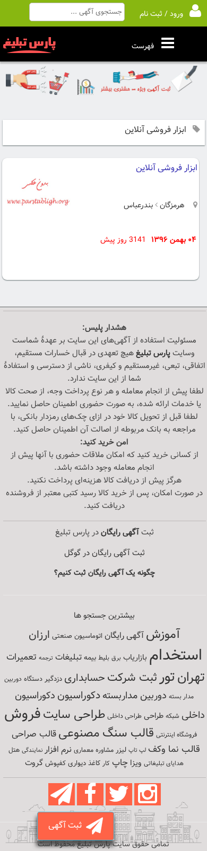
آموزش (163, 635)
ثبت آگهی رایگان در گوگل (104, 553)
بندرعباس (138, 206)
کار (106, 763)
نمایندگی (32, 750)
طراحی (153, 716)
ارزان (39, 635)
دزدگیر (53, 679)
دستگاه (33, 679)
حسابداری (84, 678)
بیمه (90, 657)
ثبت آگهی (67, 825)
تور (167, 677)
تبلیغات (68, 657)
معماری (83, 750)
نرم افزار (58, 749)
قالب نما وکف (174, 749)
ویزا (136, 763)
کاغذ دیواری (84, 763)
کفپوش (55, 763)
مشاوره (105, 750)
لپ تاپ (137, 750)
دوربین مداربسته (134, 696)
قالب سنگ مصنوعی (106, 733)
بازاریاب (135, 658)
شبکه (172, 716)
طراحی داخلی (124, 716)
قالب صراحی (34, 734)
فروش (22, 714)
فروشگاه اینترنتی (176, 735)
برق (116, 658)
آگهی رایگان (124, 635)
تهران (191, 678)
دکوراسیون (78, 696)
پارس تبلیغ (153, 353)
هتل (14, 750)
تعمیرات (21, 657)
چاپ (120, 763)
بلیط (103, 658)
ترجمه (46, 658)
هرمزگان (171, 206)
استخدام (175, 656)
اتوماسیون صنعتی (77, 636)
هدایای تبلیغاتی (164, 763)
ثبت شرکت (132, 678)
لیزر (121, 750)
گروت (34, 763)
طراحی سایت (74, 715)
